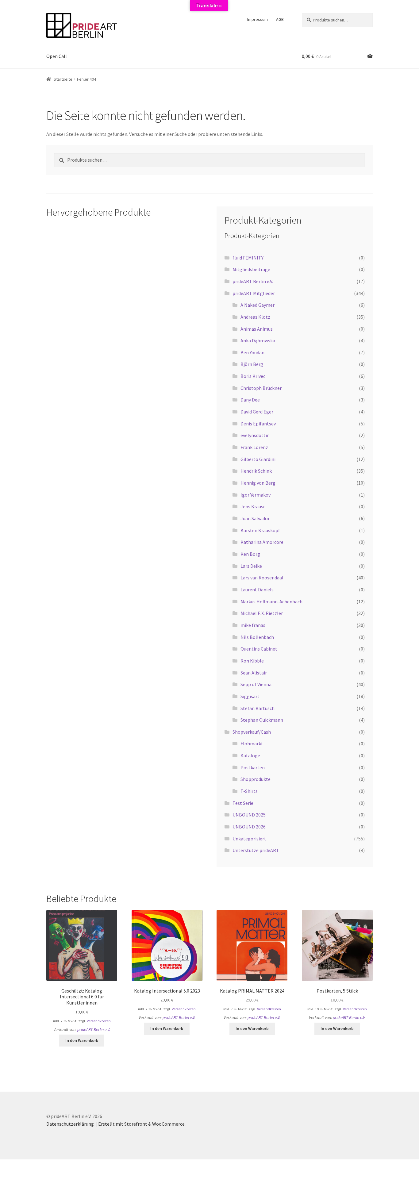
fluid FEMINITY (248, 258)
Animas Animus (256, 329)
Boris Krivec (252, 376)
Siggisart (249, 696)
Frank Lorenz (254, 447)
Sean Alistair (253, 673)
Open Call (56, 56)
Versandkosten (99, 1021)
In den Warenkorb (81, 1040)
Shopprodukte (255, 779)
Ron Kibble (252, 661)
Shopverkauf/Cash (252, 732)
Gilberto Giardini (257, 459)
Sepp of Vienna (255, 684)
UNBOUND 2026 (249, 827)
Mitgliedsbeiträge (251, 269)
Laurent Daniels (257, 589)
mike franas (252, 625)
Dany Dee (250, 400)
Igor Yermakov (255, 495)
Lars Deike (251, 566)
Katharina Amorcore (261, 542)
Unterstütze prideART (256, 850)
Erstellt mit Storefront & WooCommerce (141, 1124)
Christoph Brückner (261, 388)
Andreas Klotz (255, 317)
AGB (280, 19)
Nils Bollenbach (257, 637)
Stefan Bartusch (257, 708)
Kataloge (250, 755)
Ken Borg (250, 554)
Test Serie (243, 803)
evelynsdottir (254, 435)
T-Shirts (249, 791)
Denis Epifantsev (258, 424)
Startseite (63, 79)
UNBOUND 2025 (249, 815)
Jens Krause (253, 506)
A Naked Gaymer (257, 305)
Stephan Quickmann (261, 720)
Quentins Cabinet (258, 649)
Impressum (257, 19)
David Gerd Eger (256, 412)
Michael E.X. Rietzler (261, 613)
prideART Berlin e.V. (253, 281)
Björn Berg (251, 364)
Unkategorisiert (249, 839)
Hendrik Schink (256, 471)
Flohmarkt (251, 743)
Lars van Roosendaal (261, 577)
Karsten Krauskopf (260, 530)
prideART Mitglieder (254, 293)
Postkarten (252, 767)
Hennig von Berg (257, 483)
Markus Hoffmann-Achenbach (271, 601)
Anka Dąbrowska (257, 340)
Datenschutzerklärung (70, 1124)
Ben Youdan (252, 352)
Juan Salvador (255, 518)
